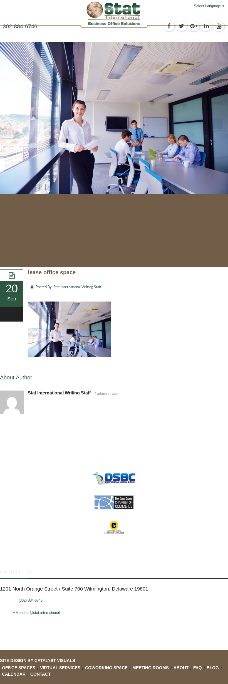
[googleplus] (193, 26)
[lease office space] (11, 275)
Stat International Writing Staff (77, 287)
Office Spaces (18, 667)
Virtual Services (60, 667)
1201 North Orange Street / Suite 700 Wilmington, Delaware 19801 (74, 589)
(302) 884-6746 (31, 600)
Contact (40, 674)
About (181, 667)
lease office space (52, 272)
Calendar (14, 674)
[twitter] (181, 26)
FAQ (197, 667)
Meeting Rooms (150, 667)
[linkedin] (206, 26)
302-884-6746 (20, 26)
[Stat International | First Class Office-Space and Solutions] (114, 13)
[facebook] (168, 26)
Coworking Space (106, 667)
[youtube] (218, 26)
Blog (213, 667)
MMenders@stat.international (36, 613)
